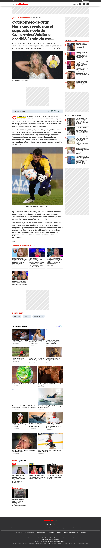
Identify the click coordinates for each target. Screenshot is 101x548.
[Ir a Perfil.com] (85, 1)
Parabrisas (50, 528)
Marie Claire (28, 528)
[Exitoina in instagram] (80, 4)
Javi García (27, 316)
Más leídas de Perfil (73, 116)
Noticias (21, 528)
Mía (80, 528)
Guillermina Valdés (38, 316)
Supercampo (65, 528)
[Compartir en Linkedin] (58, 111)
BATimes (93, 528)
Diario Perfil (8, 528)
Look (72, 528)
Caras (15, 528)
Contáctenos (41, 532)
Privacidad (51, 532)
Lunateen (86, 528)
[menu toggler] (13, 4)
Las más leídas (71, 41)
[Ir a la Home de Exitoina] (23, 4)
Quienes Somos (29, 532)
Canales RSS (18, 532)
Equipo (59, 532)
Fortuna (36, 528)
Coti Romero (17, 316)
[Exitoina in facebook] (84, 4)
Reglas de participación (71, 532)
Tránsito (83, 532)
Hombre (42, 528)
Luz (77, 528)
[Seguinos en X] (87, 4)
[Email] (61, 111)
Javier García (30, 121)
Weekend (57, 528)
